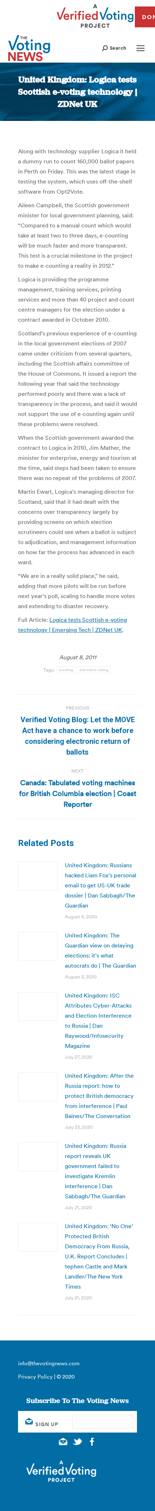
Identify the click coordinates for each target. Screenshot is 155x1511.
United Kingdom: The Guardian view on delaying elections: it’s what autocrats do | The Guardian (100, 950)
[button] (114, 48)
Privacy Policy (35, 1376)
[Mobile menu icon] (140, 48)
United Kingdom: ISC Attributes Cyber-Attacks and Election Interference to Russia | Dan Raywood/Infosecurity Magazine (98, 1020)
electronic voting (94, 670)
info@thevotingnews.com (49, 1363)
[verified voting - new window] (95, 28)
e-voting (66, 670)
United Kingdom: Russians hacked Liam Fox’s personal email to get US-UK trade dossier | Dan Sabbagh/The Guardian (100, 885)
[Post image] (38, 876)
